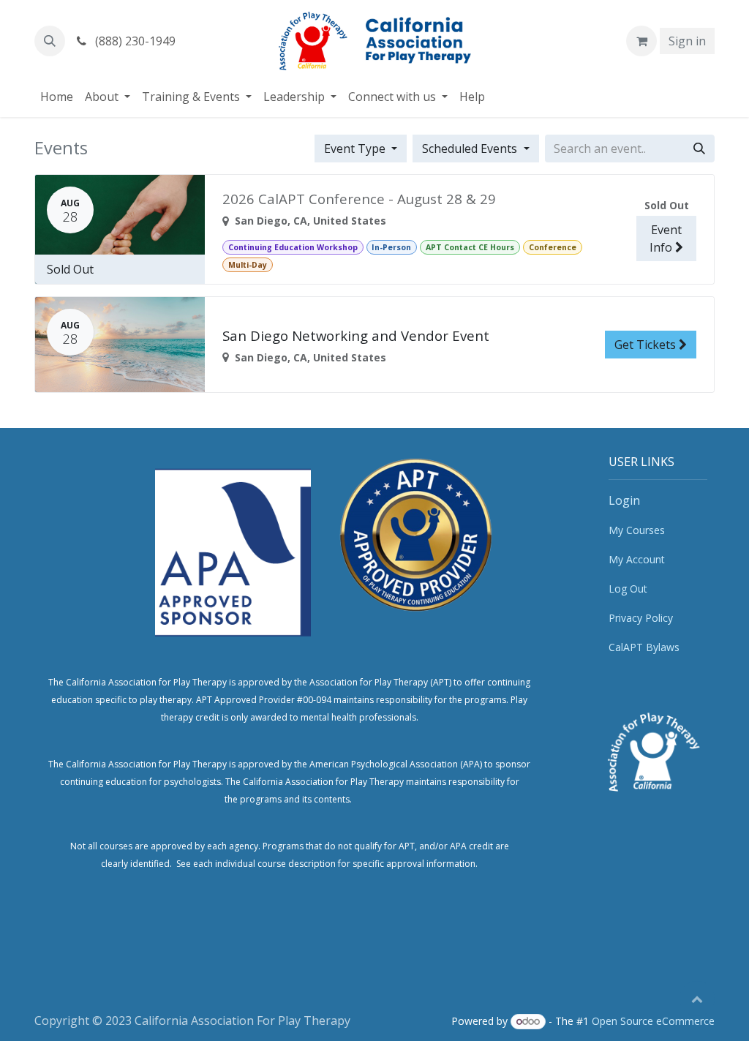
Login (624, 500)
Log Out (628, 588)
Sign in (687, 41)
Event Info (666, 238)
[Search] (699, 148)
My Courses (637, 530)
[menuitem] (56, 96)
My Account (637, 559)
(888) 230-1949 (134, 41)
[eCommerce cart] (641, 41)
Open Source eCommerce (653, 1021)
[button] (49, 41)
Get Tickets (646, 345)
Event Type (356, 148)
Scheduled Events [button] (471, 148)
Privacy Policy (641, 618)
